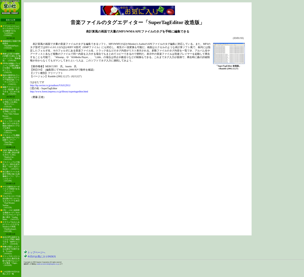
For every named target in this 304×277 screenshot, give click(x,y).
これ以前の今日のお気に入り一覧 (11, 273)
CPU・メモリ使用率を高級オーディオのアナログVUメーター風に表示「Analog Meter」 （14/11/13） (12, 215)
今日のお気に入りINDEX (41, 256)
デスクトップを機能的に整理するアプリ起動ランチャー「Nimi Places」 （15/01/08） (11, 140)
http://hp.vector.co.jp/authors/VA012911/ (50, 85)
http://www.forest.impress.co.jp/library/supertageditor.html (59, 91)
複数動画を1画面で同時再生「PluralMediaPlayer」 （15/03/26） (12, 44)
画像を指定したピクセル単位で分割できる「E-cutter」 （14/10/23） (11, 250)
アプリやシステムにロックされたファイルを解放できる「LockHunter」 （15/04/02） (11, 31)
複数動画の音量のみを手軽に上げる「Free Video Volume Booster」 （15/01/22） (11, 114)
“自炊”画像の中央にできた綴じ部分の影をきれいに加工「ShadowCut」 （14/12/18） (11, 155)
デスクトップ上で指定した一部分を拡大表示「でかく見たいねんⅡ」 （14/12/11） (11, 165)
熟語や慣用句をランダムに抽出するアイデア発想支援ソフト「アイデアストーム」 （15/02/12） (11, 80)
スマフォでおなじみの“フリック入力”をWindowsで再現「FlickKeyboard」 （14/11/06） (11, 226)
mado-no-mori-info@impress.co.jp (48, 264)
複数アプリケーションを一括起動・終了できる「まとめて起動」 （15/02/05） (11, 90)
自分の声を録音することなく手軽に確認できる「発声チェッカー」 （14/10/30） (11, 240)
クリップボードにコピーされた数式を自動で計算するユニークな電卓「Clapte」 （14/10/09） (11, 261)
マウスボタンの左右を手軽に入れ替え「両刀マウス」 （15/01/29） (11, 103)
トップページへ (36, 252)
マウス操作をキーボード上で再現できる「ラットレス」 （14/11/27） (11, 190)
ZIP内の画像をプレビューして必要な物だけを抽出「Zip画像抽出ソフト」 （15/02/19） (12, 68)
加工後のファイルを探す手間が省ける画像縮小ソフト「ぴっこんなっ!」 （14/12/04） (11, 176)
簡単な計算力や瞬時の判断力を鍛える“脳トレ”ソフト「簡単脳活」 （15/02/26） (11, 57)
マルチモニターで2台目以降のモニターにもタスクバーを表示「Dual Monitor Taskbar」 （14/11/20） (12, 202)
